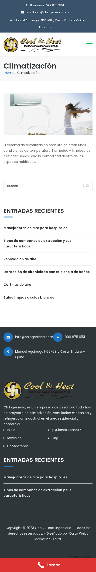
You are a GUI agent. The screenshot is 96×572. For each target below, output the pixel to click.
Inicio (11, 429)
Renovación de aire (19, 259)
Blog (54, 438)
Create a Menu (80, 557)
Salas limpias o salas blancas (28, 297)
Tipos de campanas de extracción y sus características (37, 243)
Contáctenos (18, 446)
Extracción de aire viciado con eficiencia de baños (46, 272)
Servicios (14, 438)
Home (9, 72)
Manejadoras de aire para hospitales (35, 228)
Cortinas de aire (17, 284)
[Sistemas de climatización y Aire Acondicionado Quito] (32, 44)
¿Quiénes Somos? (66, 429)
